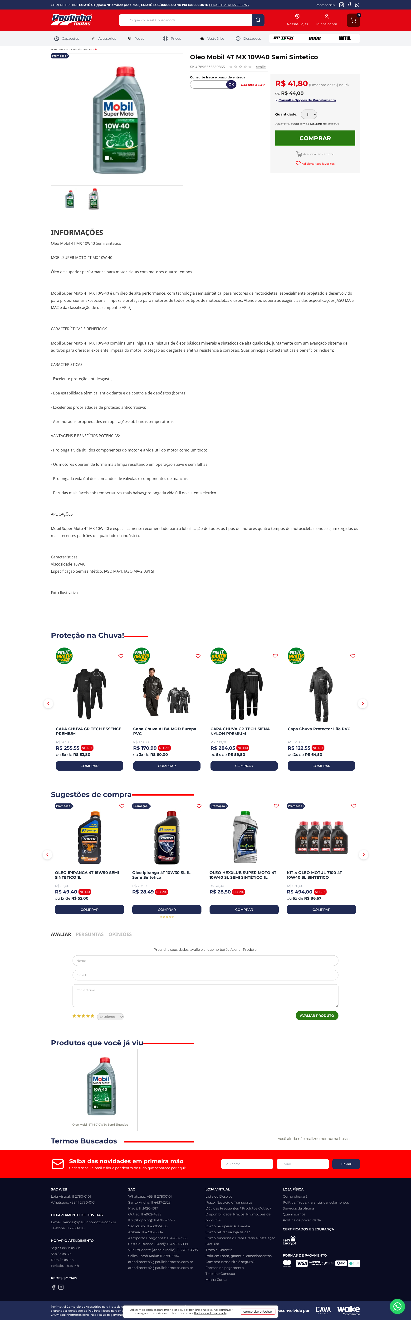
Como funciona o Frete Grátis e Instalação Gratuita (240, 1241)
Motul (345, 38)
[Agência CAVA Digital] (323, 1310)
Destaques (252, 38)
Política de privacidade (302, 1220)
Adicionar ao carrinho (318, 154)
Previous (48, 703)
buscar (258, 20)
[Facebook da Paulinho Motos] (349, 4)
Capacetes (70, 38)
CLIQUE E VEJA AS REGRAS (229, 5)
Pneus (176, 38)
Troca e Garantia (219, 1250)
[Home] (85, 20)
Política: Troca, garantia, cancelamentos (239, 1256)
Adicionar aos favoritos (318, 163)
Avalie (261, 67)
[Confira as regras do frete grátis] (64, 656)
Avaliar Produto (317, 1015)
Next (362, 703)
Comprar (315, 138)
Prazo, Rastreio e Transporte (229, 1202)
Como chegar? (295, 1196)
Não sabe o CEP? (252, 84)
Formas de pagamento (225, 1268)
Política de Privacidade (210, 1313)
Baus (314, 38)
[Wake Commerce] (348, 1310)
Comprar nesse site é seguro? (230, 1262)
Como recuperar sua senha (228, 1226)
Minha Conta (216, 1279)
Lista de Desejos (219, 1196)
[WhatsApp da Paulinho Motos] (357, 4)
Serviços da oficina (298, 1208)
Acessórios (107, 38)
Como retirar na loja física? (228, 1232)
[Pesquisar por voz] (124, 21)
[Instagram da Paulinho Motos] (341, 4)
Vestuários (216, 38)
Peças (139, 38)
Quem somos (294, 1214)
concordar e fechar (257, 1311)
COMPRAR (89, 766)
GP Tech (284, 38)
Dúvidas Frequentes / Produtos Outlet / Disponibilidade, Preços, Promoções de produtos (238, 1214)
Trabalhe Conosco (220, 1274)
